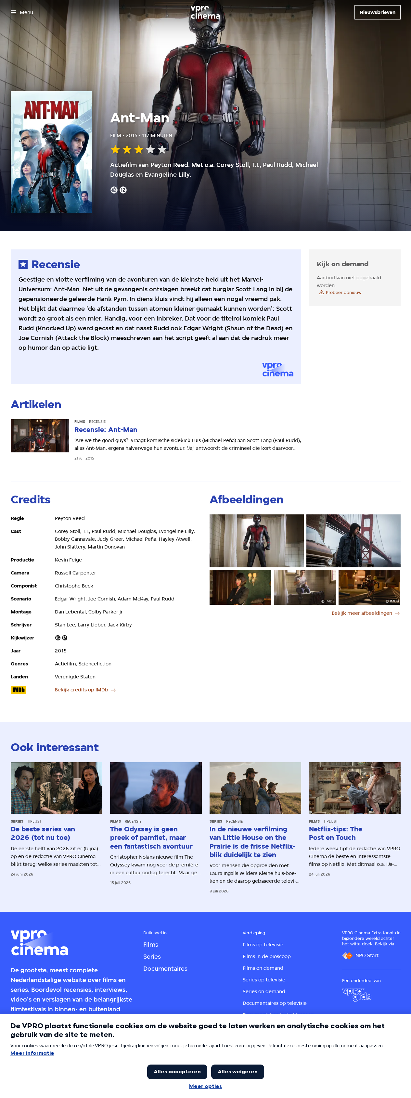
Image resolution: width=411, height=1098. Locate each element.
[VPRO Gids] (356, 995)
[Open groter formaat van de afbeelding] (257, 540)
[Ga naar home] (205, 12)
